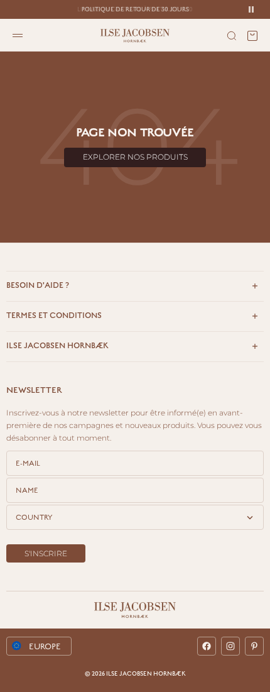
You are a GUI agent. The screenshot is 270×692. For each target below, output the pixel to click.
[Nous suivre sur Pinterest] (254, 646)
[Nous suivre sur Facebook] (206, 646)
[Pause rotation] (251, 9)
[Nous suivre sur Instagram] (230, 646)
